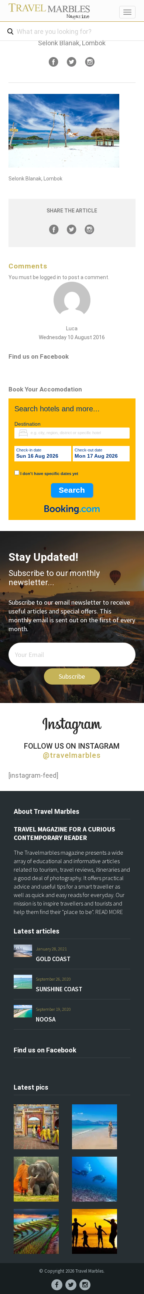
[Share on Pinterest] (90, 62)
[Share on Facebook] (53, 62)
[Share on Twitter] (71, 62)
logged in (50, 277)
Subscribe (72, 676)
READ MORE (109, 911)
